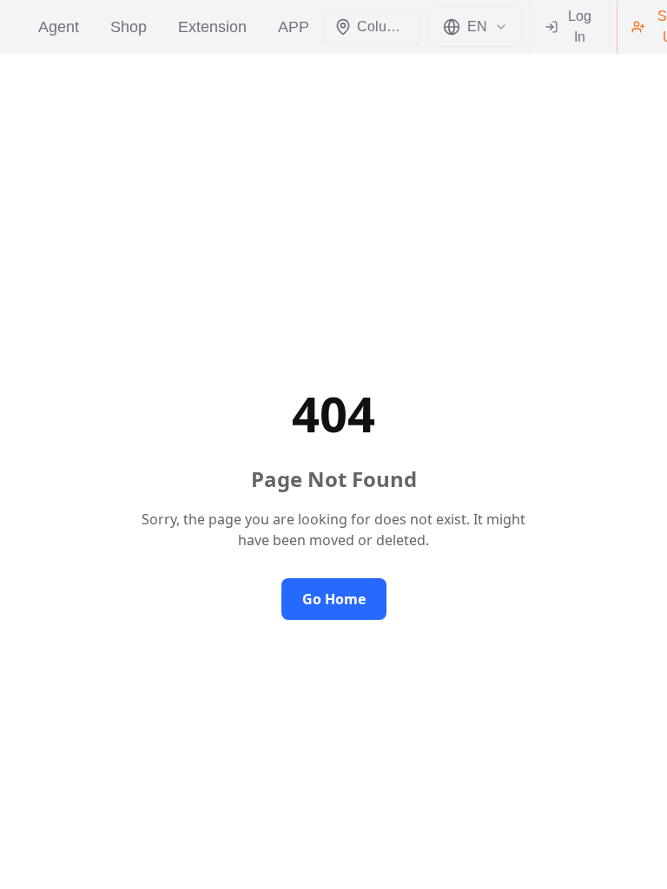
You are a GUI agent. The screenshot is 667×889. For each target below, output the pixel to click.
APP (293, 27)
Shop (128, 27)
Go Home (334, 599)
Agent (58, 27)
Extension (212, 27)
